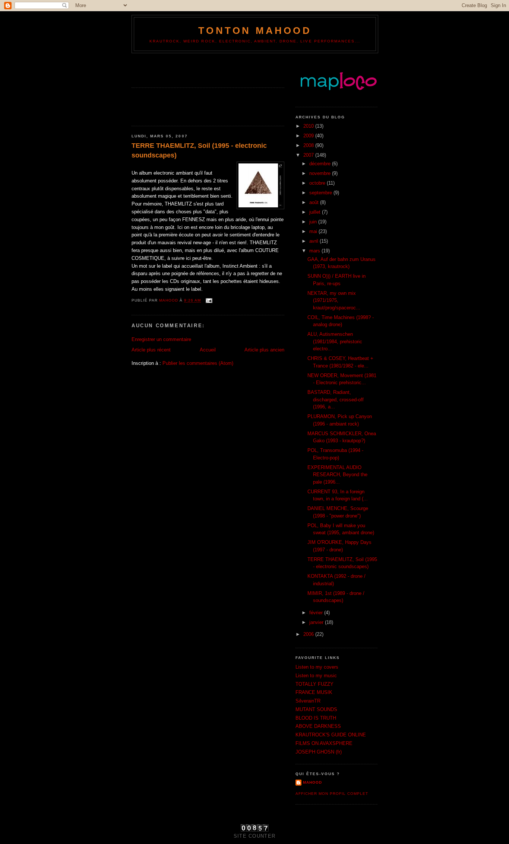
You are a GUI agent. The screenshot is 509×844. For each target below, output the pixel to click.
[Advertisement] (175, 68)
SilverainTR (307, 701)
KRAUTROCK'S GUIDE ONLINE (330, 735)
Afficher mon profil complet (331, 794)
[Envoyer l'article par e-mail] (208, 301)
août (314, 202)
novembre (320, 173)
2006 (309, 634)
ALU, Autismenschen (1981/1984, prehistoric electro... (334, 341)
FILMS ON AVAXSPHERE (323, 743)
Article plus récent (151, 350)
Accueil (208, 350)
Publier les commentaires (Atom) (197, 363)
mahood (312, 782)
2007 (309, 155)
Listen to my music (316, 675)
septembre (321, 192)
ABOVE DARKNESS (318, 726)
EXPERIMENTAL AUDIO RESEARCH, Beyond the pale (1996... (337, 475)
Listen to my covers (316, 667)
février (316, 612)
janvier (317, 622)
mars (315, 251)
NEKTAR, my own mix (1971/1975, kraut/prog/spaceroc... (333, 300)
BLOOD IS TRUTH (315, 718)
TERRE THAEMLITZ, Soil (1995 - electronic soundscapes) (199, 150)
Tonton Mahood (255, 30)
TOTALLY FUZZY (314, 684)
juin (313, 221)
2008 (309, 145)
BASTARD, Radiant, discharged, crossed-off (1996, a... (335, 399)
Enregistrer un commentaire (161, 339)
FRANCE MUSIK (313, 692)
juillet (315, 212)
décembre (320, 163)
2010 (309, 126)
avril (314, 241)
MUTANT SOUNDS (316, 709)
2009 (309, 135)
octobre (318, 183)
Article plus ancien (264, 350)
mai (314, 231)
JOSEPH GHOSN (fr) (318, 752)
